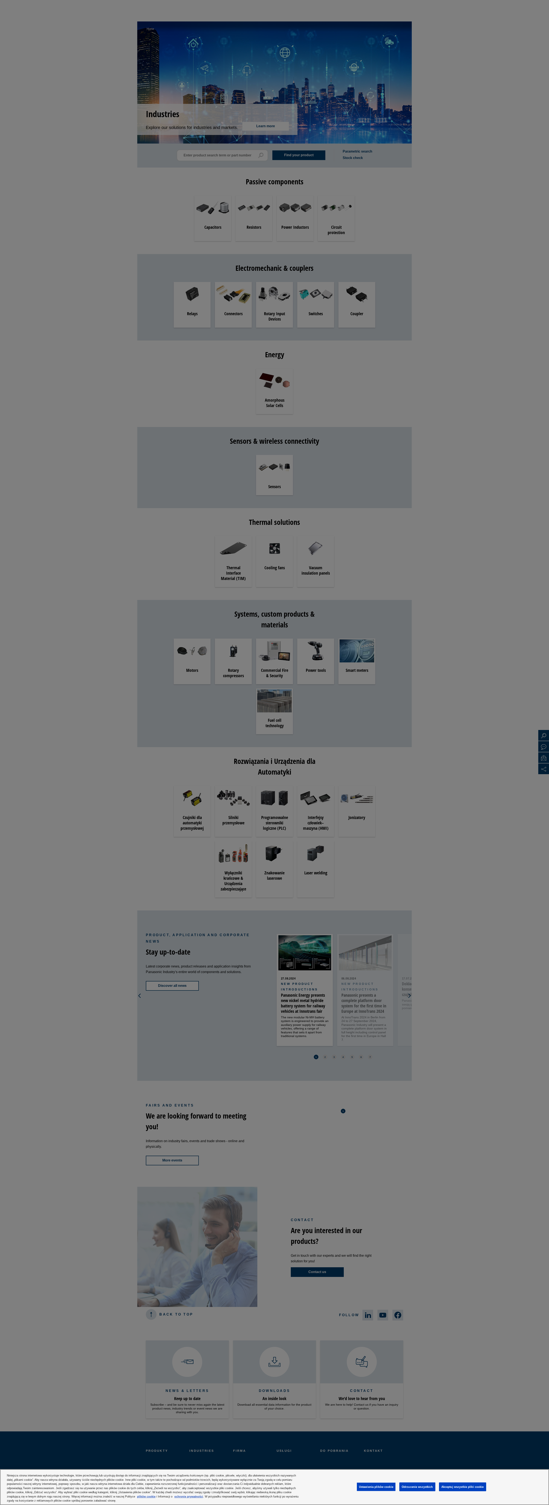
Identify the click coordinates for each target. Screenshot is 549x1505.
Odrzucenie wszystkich (417, 1486)
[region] (274, 1487)
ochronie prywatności (188, 1496)
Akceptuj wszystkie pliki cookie (462, 1486)
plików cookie (146, 1496)
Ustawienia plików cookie (376, 1486)
